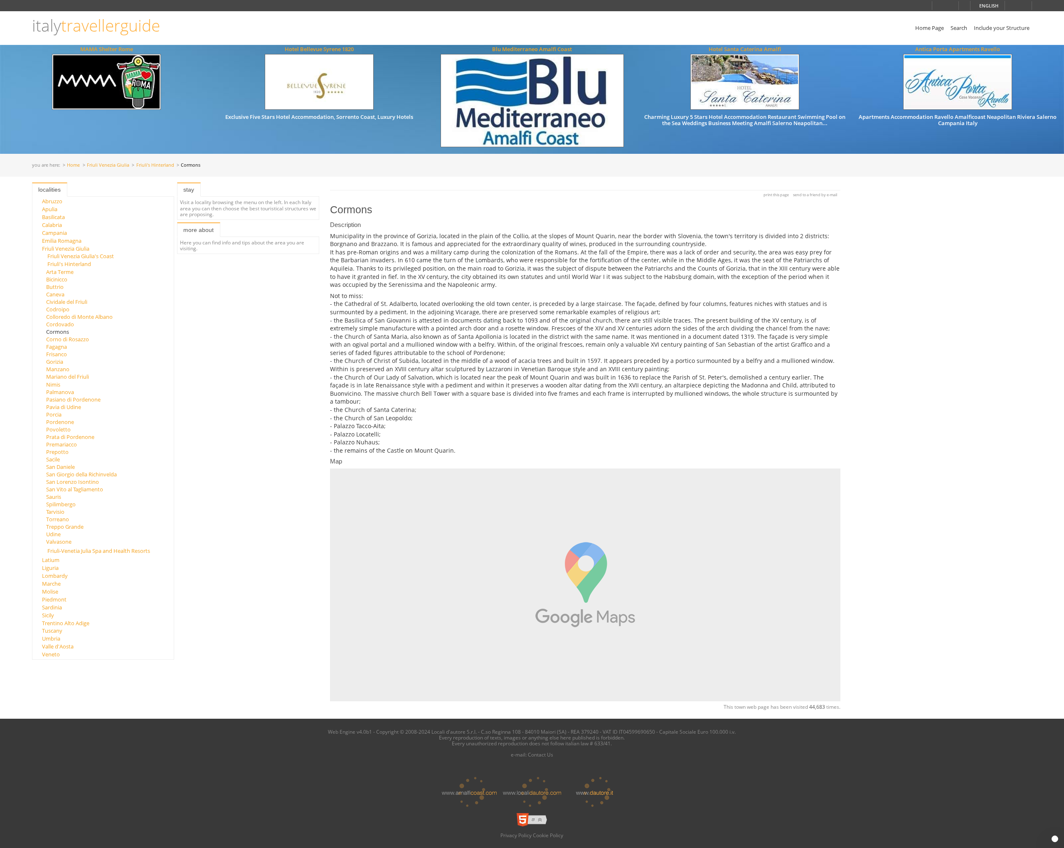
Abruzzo (52, 201)
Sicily (48, 615)
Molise (50, 591)
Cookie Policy (548, 835)
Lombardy (55, 576)
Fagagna (56, 347)
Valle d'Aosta (58, 646)
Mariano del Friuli (67, 377)
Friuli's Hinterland (155, 165)
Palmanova (60, 392)
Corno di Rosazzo (67, 339)
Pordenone (60, 422)
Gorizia (54, 362)
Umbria (51, 638)
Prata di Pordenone (70, 437)
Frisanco (56, 354)
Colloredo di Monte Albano (79, 317)
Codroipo (57, 309)
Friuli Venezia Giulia (108, 165)
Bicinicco (56, 279)
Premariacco (61, 444)
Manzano (57, 369)
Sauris (53, 497)
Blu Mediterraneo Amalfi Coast (532, 49)
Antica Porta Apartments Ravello (957, 49)
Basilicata (53, 217)
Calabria (52, 225)
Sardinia (52, 607)
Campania (54, 233)
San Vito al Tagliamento (74, 489)
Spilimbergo (61, 504)
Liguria (50, 568)
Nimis (53, 384)
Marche (51, 584)
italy (96, 25)
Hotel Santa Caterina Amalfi (745, 49)
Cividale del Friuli (66, 302)
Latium (50, 560)
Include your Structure (1002, 28)
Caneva (55, 294)
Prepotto (57, 452)
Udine (53, 534)
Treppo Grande (65, 527)
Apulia (49, 209)
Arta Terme (60, 272)
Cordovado (60, 324)
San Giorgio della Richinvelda (81, 474)
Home (73, 165)
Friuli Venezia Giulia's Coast (80, 256)
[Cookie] (1055, 839)
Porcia (54, 414)
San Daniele (60, 467)
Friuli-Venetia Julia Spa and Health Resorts (98, 551)
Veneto (51, 654)
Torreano (57, 519)
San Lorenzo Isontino (72, 482)
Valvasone (58, 542)
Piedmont (54, 599)
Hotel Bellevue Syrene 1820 (319, 49)
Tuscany (52, 631)
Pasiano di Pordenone (73, 399)
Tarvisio (55, 512)
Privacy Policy (516, 835)
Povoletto (58, 429)
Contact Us (540, 754)
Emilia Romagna (61, 241)
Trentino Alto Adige (65, 623)
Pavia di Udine (63, 407)
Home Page (929, 28)
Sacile (53, 459)
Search (959, 28)
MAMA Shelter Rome (106, 49)
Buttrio (55, 287)
